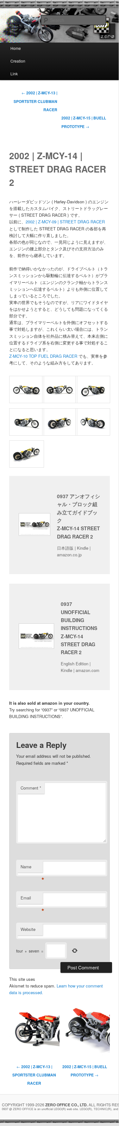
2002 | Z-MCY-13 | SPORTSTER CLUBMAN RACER (35, 101)
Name (32, 868)
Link (14, 73)
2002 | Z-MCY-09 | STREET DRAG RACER (65, 222)
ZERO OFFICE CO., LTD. (66, 1105)
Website (28, 929)
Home (15, 48)
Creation (17, 61)
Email (32, 899)
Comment (31, 788)
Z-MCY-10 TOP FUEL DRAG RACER (43, 356)
